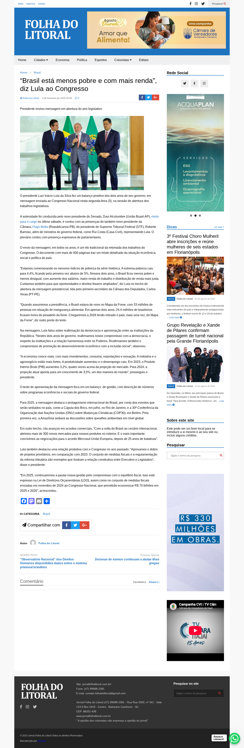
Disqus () (154, 582)
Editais (143, 60)
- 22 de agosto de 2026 (204, 386)
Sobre (21, 4)
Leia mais (174, 317)
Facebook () (140, 582)
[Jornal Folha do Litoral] (51, 33)
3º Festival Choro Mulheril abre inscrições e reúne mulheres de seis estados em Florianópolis (192, 244)
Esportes (101, 60)
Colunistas (122, 60)
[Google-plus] (155, 97)
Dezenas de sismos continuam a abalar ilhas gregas (127, 561)
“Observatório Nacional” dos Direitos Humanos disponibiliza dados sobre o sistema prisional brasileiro (53, 563)
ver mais (218, 227)
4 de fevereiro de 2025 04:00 (57, 98)
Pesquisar (218, 3)
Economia (62, 60)
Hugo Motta (40, 226)
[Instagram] (196, 4)
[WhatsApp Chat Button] (234, 738)
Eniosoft (42, 741)
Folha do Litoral (30, 98)
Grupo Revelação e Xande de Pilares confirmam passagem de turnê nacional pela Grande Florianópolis (195, 333)
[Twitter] (203, 4)
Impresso (30, 4)
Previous (92, 29)
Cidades (40, 60)
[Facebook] (190, 4)
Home (22, 60)
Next (221, 29)
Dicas (172, 227)
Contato (41, 4)
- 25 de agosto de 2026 (204, 299)
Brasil (46, 513)
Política (82, 60)
